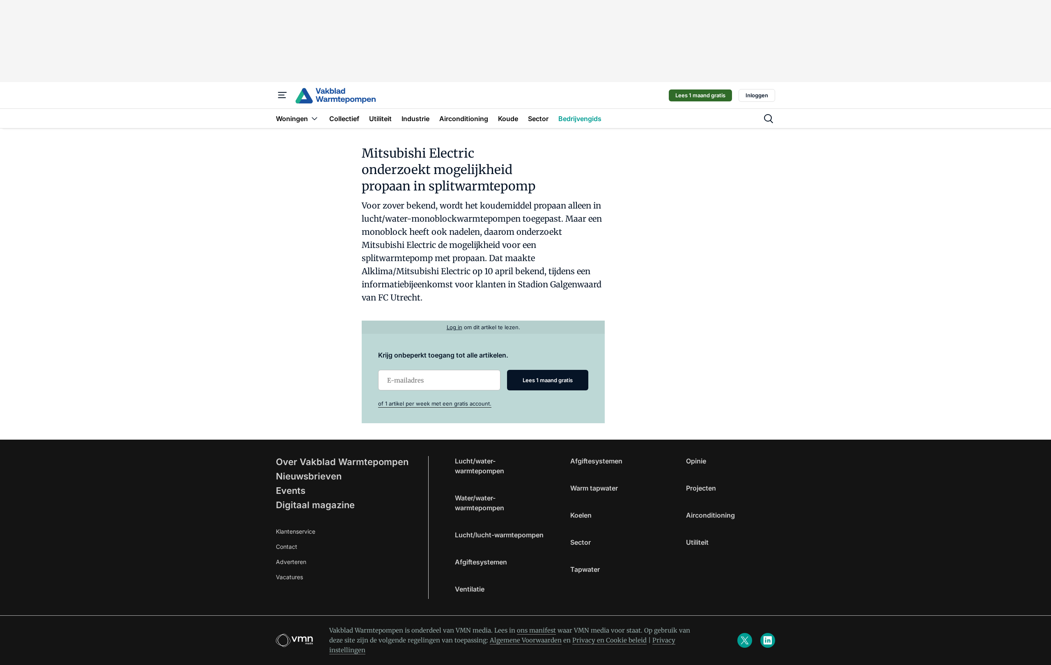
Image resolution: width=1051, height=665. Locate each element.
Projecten (701, 488)
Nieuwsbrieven (309, 476)
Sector (580, 542)
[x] (744, 640)
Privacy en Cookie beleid (609, 640)
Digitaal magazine (315, 505)
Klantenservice (295, 531)
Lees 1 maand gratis (700, 95)
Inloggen (757, 95)
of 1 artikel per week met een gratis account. (434, 403)
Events (290, 490)
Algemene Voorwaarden (526, 640)
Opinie (696, 461)
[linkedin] (767, 640)
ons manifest (536, 630)
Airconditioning (710, 515)
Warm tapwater (594, 488)
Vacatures (289, 576)
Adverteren (291, 561)
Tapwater (585, 569)
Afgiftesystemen (481, 562)
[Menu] (282, 95)
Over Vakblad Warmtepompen (342, 461)
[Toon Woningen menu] (314, 118)
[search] (768, 119)
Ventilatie (469, 589)
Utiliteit (697, 542)
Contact (286, 546)
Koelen (581, 515)
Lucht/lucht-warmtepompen (499, 535)
